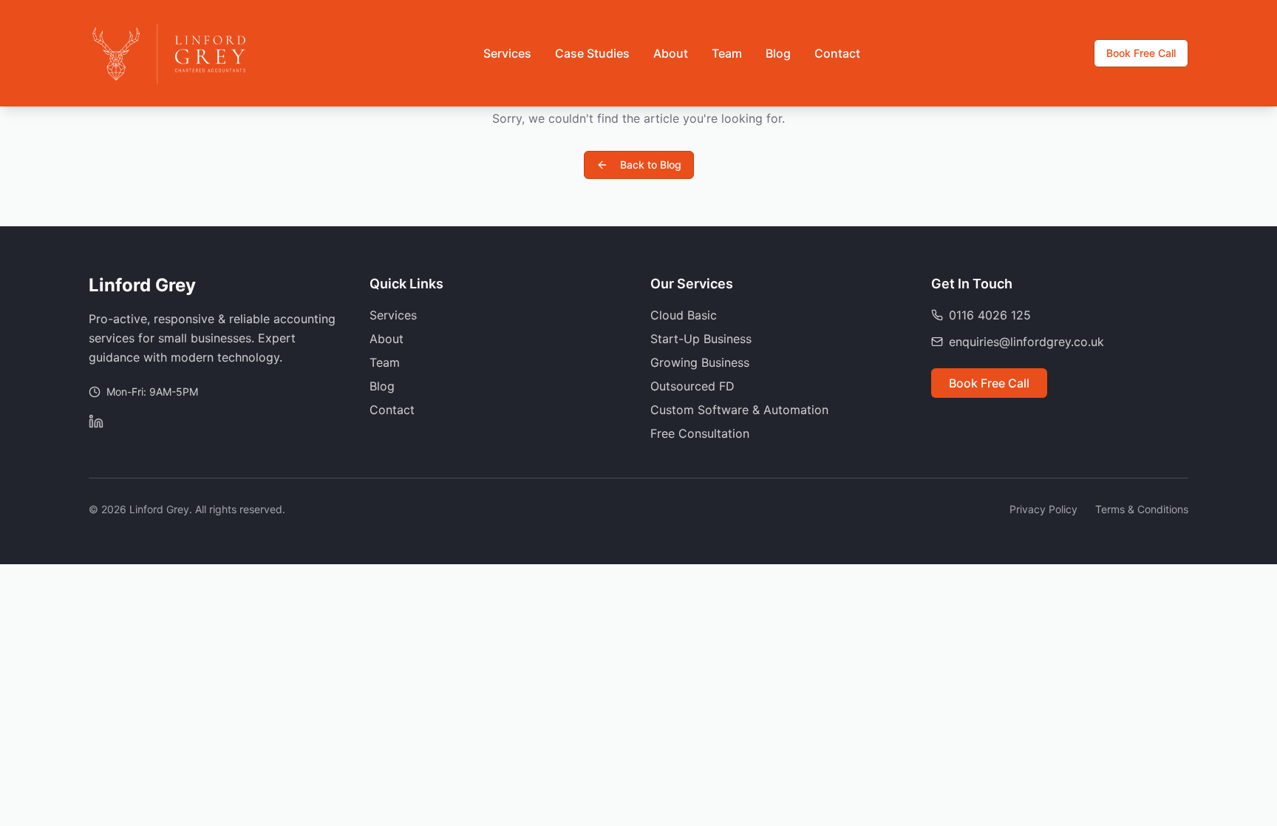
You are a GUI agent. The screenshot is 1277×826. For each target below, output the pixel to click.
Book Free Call (1141, 53)
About (670, 53)
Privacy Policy (1043, 509)
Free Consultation (699, 433)
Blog (778, 53)
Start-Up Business (701, 338)
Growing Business (699, 362)
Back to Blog (650, 164)
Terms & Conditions (1141, 509)
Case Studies (592, 53)
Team (727, 53)
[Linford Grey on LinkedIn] (96, 421)
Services (507, 53)
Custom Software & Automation (739, 409)
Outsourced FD (692, 386)
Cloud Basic (683, 315)
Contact (837, 53)
